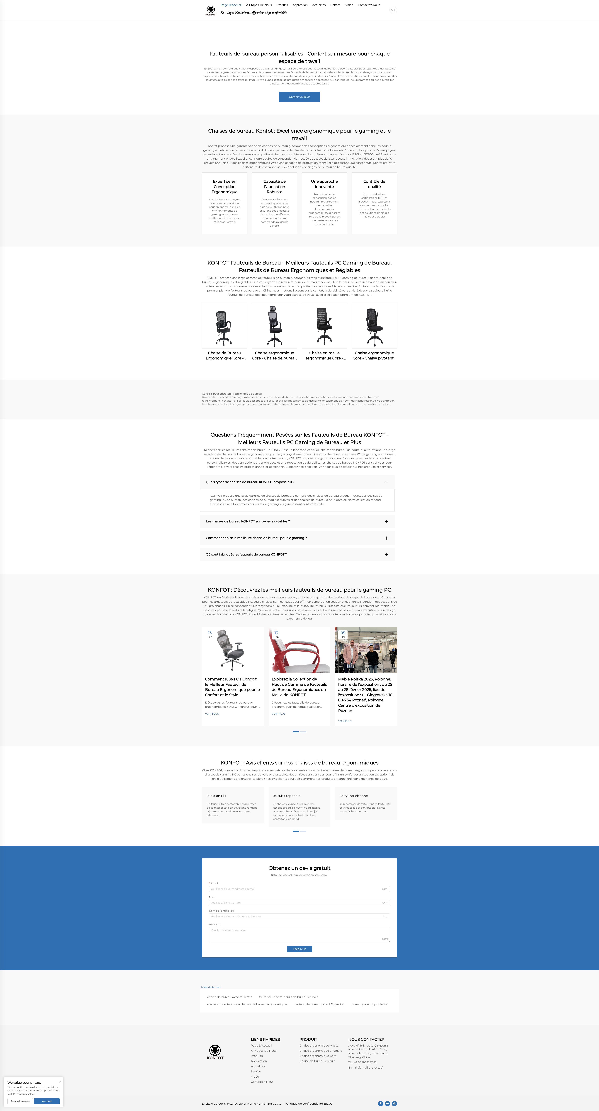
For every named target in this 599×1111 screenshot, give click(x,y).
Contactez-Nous (369, 5)
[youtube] (394, 1103)
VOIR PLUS (212, 713)
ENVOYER (299, 949)
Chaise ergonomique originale (321, 1050)
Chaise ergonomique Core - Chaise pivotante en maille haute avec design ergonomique (374, 356)
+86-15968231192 (365, 1062)
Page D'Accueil (231, 5)
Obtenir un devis (299, 96)
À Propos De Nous (259, 5)
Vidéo (349, 5)
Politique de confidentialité (304, 1103)
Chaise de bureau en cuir (317, 1061)
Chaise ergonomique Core (318, 1056)
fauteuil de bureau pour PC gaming (320, 1004)
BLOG (328, 1103)
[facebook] (380, 1103)
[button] (296, 731)
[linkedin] (387, 1103)
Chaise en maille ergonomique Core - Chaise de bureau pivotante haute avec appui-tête (324, 356)
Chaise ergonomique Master (319, 1045)
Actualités (319, 5)
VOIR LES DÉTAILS (224, 325)
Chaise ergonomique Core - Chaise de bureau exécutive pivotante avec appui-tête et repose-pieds (274, 356)
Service (335, 5)
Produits (282, 5)
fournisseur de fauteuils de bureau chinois (288, 997)
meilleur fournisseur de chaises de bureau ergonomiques (247, 1004)
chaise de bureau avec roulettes (229, 997)
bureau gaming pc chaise (369, 1004)
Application (300, 5)
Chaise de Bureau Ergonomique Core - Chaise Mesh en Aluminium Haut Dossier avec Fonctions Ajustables (224, 356)
